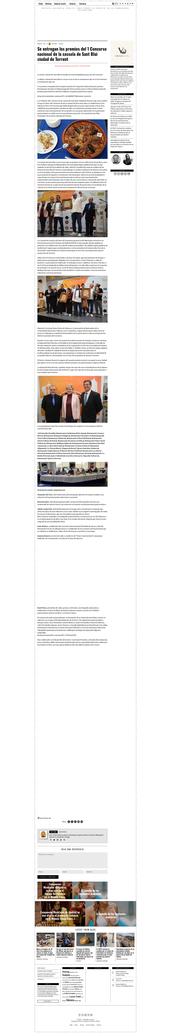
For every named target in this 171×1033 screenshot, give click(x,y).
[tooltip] (123, 3)
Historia (78, 961)
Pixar (81, 991)
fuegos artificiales (72, 982)
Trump (82, 997)
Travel (78, 996)
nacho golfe (67, 991)
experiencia (80, 980)
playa (63, 993)
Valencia (70, 1000)
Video (79, 1000)
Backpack (66, 974)
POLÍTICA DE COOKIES (44, 971)
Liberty (76, 986)
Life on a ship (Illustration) (124, 980)
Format (67, 982)
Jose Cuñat (54, 43)
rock (82, 993)
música (77, 989)
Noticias (61, 43)
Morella (73, 989)
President (72, 993)
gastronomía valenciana (66, 984)
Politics (66, 993)
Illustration (71, 987)
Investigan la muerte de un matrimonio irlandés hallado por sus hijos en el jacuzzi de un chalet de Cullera (125, 953)
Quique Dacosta (78, 993)
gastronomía (79, 982)
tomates (63, 997)
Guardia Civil (74, 984)
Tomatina (67, 997)
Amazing (65, 971)
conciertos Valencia (65, 980)
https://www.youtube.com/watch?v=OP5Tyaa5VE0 (72, 66)
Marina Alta (69, 989)
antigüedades (72, 972)
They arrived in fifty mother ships (122, 974)
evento (77, 980)
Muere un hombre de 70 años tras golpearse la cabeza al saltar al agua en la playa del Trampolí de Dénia (46, 953)
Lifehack (80, 987)
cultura (73, 980)
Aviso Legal (41, 968)
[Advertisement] (85, 24)
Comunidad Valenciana (74, 977)
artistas (76, 972)
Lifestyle (64, 989)
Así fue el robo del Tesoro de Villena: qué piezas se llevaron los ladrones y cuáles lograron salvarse (65, 952)
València (76, 1000)
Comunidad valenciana (42, 959)
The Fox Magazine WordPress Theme (89, 1021)
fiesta (63, 982)
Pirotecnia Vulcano (77, 991)
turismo (64, 1000)
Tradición (72, 996)
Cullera (70, 980)
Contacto (40, 979)
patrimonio (72, 991)
